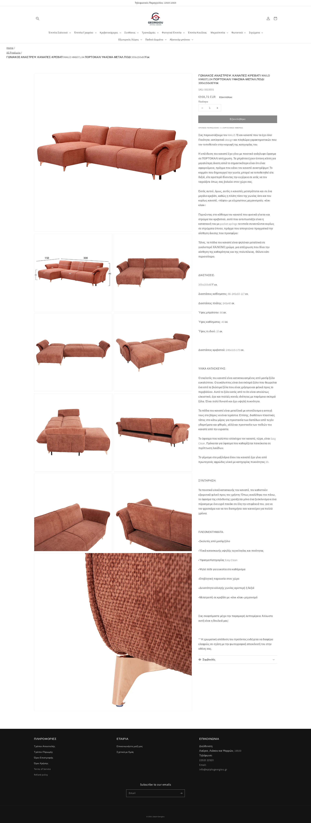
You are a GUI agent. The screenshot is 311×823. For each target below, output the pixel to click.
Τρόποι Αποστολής (44, 746)
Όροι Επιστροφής (43, 757)
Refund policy (41, 774)
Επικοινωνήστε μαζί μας (130, 746)
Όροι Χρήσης (41, 763)
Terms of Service (42, 769)
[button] (37, 18)
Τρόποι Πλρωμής (43, 752)
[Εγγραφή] (181, 793)
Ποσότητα (203, 101)
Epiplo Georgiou (159, 817)
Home (9, 48)
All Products (13, 52)
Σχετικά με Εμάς (125, 752)
